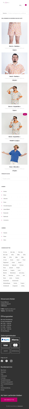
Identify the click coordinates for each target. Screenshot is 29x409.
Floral (24, 259)
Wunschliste (3, 372)
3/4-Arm (5, 252)
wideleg (22, 285)
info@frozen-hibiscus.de (10, 309)
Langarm (12, 270)
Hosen (4, 202)
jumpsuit (11, 267)
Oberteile (5, 198)
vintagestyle (15, 285)
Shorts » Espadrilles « (14, 106)
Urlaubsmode (6, 285)
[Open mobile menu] (20, 5)
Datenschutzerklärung (5, 387)
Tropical (22, 283)
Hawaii (19, 262)
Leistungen (3, 378)
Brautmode (5, 213)
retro (24, 275)
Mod (4, 275)
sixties (10, 278)
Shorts (4, 278)
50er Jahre (20, 252)
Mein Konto (3, 370)
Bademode (5, 216)
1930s (12, 254)
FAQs (2, 386)
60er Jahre (5, 254)
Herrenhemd (6, 265)
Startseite (5, 13)
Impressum (20, 406)
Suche (25, 178)
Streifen (15, 283)
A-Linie (5, 259)
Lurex (19, 270)
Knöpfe (18, 267)
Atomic (11, 259)
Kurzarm (5, 270)
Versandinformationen (5, 380)
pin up (18, 275)
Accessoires (6, 220)
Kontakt (2, 389)
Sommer (17, 278)
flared (18, 259)
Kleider (5, 191)
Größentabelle (4, 376)
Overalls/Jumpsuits (7, 205)
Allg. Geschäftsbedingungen (7, 384)
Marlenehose (13, 272)
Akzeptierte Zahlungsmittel (7, 382)
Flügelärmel (5, 262)
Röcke (4, 195)
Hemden (5, 232)
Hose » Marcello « (14, 167)
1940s (18, 254)
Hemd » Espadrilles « (14, 136)
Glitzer (13, 262)
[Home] (6, 3)
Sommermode (15, 280)
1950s (24, 254)
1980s (16, 257)
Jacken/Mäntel (6, 209)
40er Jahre (12, 252)
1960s (4, 257)
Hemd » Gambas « (14, 76)
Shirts (4, 240)
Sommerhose (6, 280)
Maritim (5, 272)
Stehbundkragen (6, 283)
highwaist (14, 265)
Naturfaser (11, 275)
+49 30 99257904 (9, 310)
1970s (10, 257)
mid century (21, 272)
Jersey (4, 267)
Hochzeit (21, 265)
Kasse (2, 374)
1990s (22, 257)
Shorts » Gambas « (14, 46)
